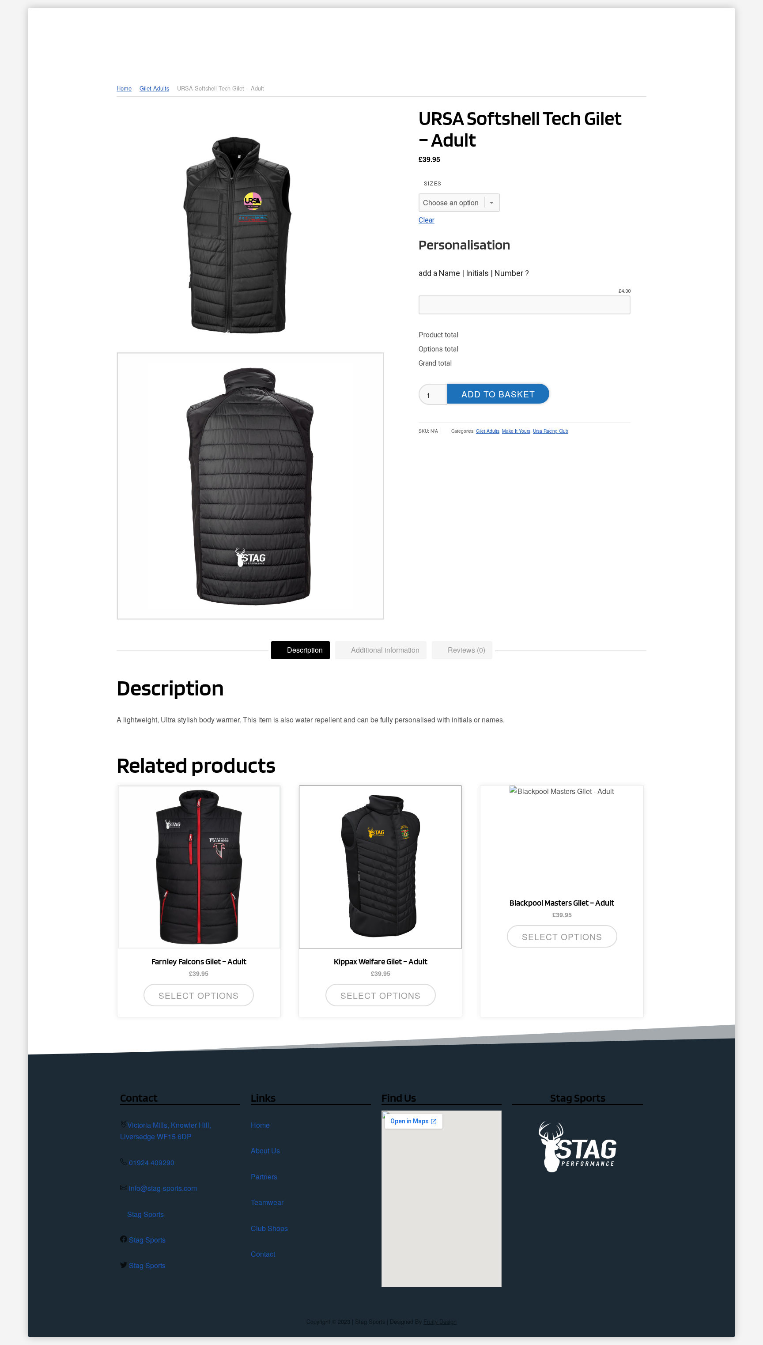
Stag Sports (145, 1214)
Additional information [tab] (384, 650)
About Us (265, 1150)
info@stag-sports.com (163, 1188)
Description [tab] (304, 650)
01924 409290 (151, 1162)
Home (124, 88)
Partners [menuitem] (444, 37)
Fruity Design (440, 1321)
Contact (263, 1254)
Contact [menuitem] (636, 37)
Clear (426, 220)
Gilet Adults (154, 88)
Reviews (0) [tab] (465, 650)
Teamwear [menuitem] (503, 37)
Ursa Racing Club (550, 430)
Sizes (433, 183)
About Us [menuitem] (387, 37)
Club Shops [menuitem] (566, 37)
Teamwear (267, 1202)
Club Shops (269, 1228)
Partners (264, 1176)
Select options (199, 995)
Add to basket (498, 394)
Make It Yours (516, 430)
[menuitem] (345, 37)
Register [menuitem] (690, 37)
